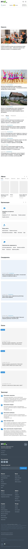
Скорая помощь (14, 215)
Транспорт (4, 392)
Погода (2, 485)
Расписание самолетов (9, 395)
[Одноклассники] (4, 462)
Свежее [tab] (2, 115)
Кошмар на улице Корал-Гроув (4, 195)
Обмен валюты (18, 481)
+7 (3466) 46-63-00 (8, 410)
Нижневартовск (10, 84)
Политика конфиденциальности (7, 534)
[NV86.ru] (4, 1)
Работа (2, 490)
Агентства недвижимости (7, 247)
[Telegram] (7, 462)
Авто (2, 487)
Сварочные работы (15, 249)
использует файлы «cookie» (12, 524)
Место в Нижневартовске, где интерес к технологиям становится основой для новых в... (14, 275)
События (17, 494)
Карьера (3, 492)
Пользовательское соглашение (7, 532)
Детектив (2, 197)
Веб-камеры (3, 515)
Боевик (11, 196)
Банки (16, 473)
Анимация (21, 197)
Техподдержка (4, 454)
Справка (3, 503)
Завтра (16, 507)
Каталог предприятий (5, 511)
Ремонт (3, 249)
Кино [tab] (2, 178)
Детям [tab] (18, 178)
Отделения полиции (13, 230)
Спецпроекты (5, 257)
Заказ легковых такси (9, 420)
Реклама (2, 452)
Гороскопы (3, 519)
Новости (3, 27)
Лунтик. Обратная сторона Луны (23, 195)
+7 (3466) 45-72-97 (8, 418)
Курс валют (17, 475)
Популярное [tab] (13, 115)
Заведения (17, 496)
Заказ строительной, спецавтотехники (13, 428)
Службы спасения (5, 217)
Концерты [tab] (7, 178)
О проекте (3, 450)
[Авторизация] (23, 1)
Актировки (17, 511)
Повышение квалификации (6, 494)
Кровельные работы (21, 247)
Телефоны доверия (22, 215)
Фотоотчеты (17, 500)
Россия (2, 481)
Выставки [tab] (23, 178)
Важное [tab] (7, 115)
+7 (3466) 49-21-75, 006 (9, 402)
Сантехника (8, 249)
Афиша (3, 176)
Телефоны (3, 507)
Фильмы (16, 498)
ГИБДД (15, 232)
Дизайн (14, 247)
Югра (8, 44)
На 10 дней (17, 509)
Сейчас (16, 505)
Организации (5, 202)
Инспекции (20, 232)
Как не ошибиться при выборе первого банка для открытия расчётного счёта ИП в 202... (13, 318)
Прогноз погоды (4, 513)
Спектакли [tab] (13, 178)
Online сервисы (4, 509)
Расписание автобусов (9, 412)
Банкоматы (17, 479)
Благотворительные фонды (7, 232)
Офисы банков (18, 477)
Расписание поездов (8, 404)
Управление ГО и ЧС (6, 215)
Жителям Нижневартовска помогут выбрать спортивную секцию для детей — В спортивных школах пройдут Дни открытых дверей (14, 88)
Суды (24, 232)
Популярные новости (5, 475)
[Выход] (25, 1)
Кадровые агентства (5, 496)
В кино (16, 492)
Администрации (5, 230)
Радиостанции (4, 517)
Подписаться (23, 468)
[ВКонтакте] (2, 462)
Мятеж (11, 194)
